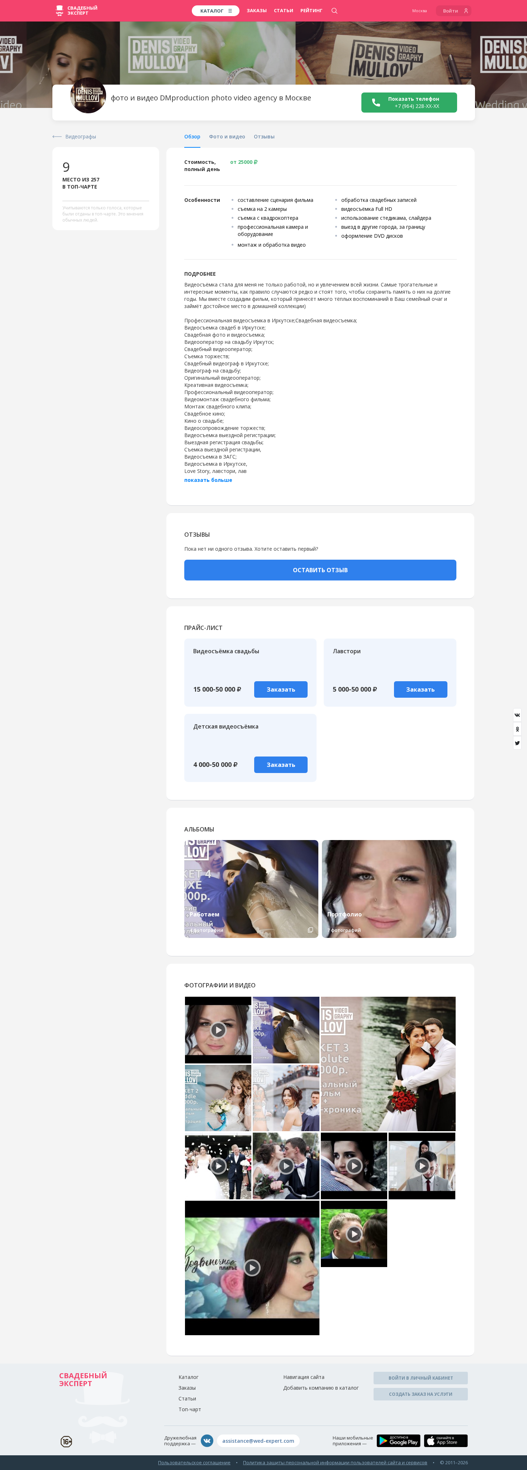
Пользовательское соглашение (194, 1462)
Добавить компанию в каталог (321, 1387)
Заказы (257, 10)
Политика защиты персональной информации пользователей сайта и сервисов (335, 1462)
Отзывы (264, 136)
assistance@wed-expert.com (258, 1440)
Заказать (281, 689)
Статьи (283, 10)
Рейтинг (311, 10)
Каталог (189, 1377)
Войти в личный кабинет (421, 1378)
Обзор (192, 136)
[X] (517, 743)
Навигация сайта (303, 1377)
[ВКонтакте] (517, 715)
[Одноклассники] (517, 729)
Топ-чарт (190, 1409)
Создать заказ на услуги (420, 1394)
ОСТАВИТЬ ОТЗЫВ (320, 570)
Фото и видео (227, 136)
